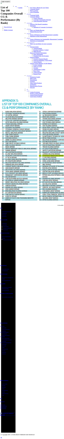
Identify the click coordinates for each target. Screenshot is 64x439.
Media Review (37, 51)
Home (1, 208)
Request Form (37, 74)
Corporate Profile (34, 15)
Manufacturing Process (36, 86)
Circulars (35, 68)
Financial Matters (34, 57)
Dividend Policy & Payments (41, 56)
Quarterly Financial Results (40, 59)
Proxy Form (36, 71)
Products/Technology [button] (29, 75)
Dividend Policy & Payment (6, 335)
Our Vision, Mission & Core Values (39, 7)
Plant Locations (34, 10)
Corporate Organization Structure (42, 19)
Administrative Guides (39, 69)
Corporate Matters (35, 16)
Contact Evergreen (35, 92)
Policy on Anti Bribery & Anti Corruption (41, 44)
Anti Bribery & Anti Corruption (6, 293)
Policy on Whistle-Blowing (37, 30)
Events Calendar (37, 65)
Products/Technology (4, 380)
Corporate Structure (6, 226)
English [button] (16, 6)
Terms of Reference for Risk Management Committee (44, 35)
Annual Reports (37, 62)
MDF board (33, 78)
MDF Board (3, 385)
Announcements (34, 47)
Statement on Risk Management (38, 36)
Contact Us (2, 401)
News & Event (8, 27)
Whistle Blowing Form (36, 31)
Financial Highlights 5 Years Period (42, 60)
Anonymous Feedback (36, 96)
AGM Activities (37, 72)
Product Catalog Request (36, 93)
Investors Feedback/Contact (6, 329)
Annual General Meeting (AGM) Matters (41, 63)
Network (32, 87)
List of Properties (34, 12)
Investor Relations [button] (29, 45)
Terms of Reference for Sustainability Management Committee (46, 39)
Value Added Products (36, 83)
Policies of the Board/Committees (39, 24)
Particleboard (33, 80)
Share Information (38, 54)
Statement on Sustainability (37, 41)
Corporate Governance (5, 232)
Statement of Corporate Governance (42, 27)
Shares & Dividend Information (38, 53)
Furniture (32, 81)
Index (27, 89)
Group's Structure (38, 18)
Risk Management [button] (29, 33)
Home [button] (27, 6)
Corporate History (35, 9)
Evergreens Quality (35, 77)
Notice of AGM (37, 66)
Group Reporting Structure (40, 21)
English (20, 7)
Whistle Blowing (3, 265)
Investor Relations (3, 322)
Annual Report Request (36, 95)
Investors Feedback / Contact (41, 50)
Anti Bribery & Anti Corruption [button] (30, 42)
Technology (33, 84)
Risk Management (3, 273)
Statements (33, 25)
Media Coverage (8, 30)
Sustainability (3, 283)
